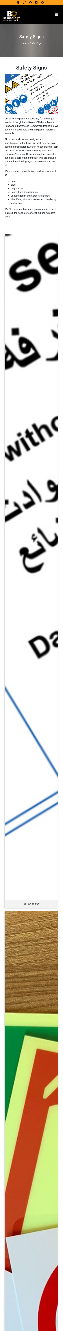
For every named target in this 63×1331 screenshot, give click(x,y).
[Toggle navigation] (56, 14)
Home (23, 43)
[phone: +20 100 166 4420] (25, 2)
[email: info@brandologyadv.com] (19, 2)
